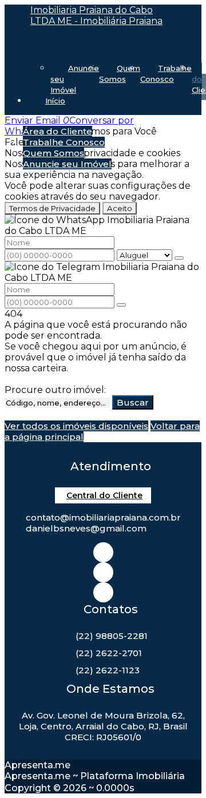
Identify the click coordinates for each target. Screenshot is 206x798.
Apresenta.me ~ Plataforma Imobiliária (95, 776)
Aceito (119, 208)
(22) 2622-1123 (108, 670)
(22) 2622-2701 (109, 653)
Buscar (133, 402)
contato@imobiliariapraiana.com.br (103, 517)
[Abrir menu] (3, 120)
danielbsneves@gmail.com (86, 528)
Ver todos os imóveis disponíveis (76, 425)
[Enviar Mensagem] (121, 305)
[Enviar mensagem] (179, 258)
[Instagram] (103, 552)
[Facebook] (103, 572)
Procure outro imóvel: (55, 389)
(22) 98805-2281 (112, 635)
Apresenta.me (37, 765)
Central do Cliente (104, 495)
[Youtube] (103, 592)
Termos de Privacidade (52, 208)
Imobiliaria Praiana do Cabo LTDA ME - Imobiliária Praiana (96, 15)
